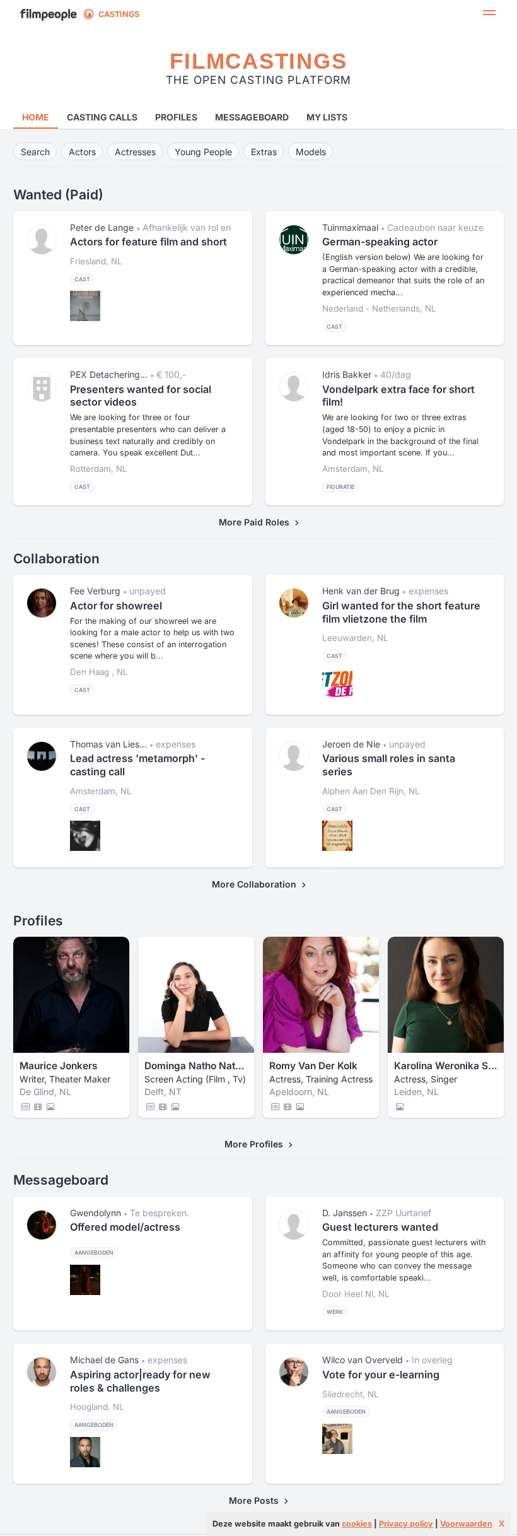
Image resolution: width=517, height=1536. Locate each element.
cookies (357, 1523)
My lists (326, 117)
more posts (256, 1500)
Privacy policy (406, 1523)
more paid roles (256, 522)
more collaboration (256, 884)
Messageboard (252, 117)
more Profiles (256, 1144)
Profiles (176, 117)
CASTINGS (118, 14)
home (35, 117)
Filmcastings (258, 61)
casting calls (102, 117)
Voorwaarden (466, 1523)
